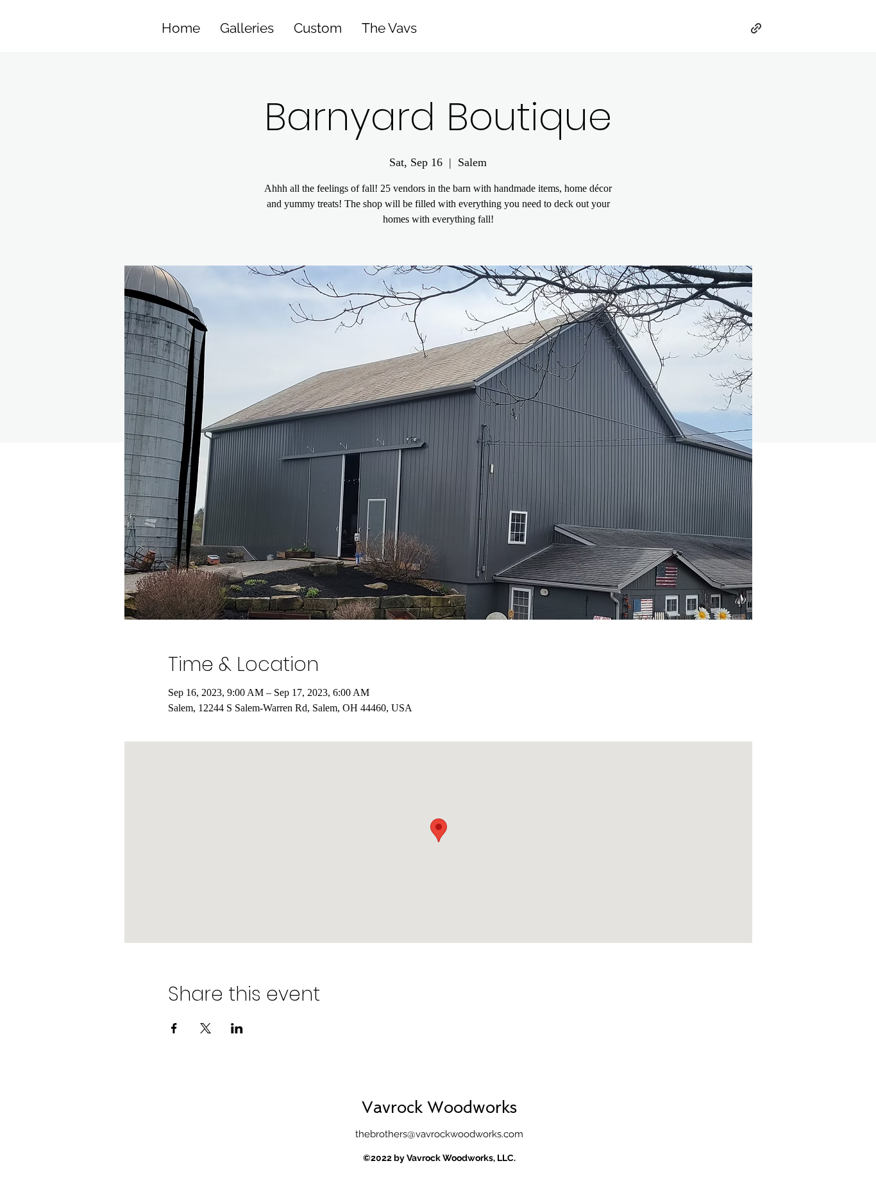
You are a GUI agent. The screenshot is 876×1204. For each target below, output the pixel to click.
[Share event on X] (205, 1028)
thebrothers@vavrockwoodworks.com (439, 1134)
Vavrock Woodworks (439, 1107)
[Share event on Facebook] (174, 1028)
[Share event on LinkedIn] (237, 1028)
